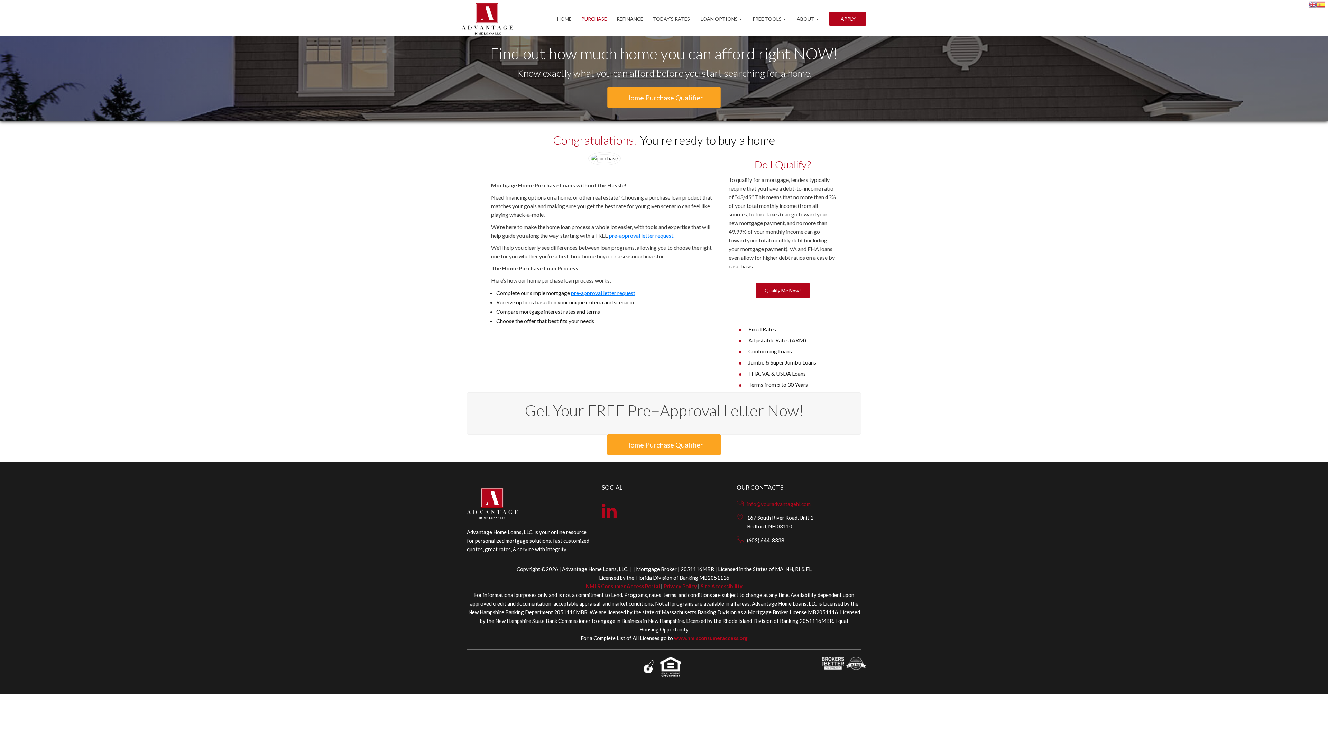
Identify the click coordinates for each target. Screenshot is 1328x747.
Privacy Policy (680, 586)
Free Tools (767, 19)
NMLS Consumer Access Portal (623, 586)
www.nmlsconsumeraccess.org (711, 638)
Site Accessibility (722, 586)
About (805, 19)
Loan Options (719, 19)
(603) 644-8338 (765, 540)
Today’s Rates (671, 19)
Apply (848, 19)
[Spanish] (1321, 3)
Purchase (594, 19)
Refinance (630, 19)
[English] (1313, 3)
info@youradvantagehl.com (779, 504)
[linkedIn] (609, 515)
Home (564, 19)
